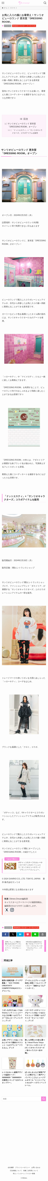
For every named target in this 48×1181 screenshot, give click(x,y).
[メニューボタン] (3, 3)
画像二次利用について (30, 1170)
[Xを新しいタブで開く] (6, 910)
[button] (5, 934)
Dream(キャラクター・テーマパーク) (24, 26)
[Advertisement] (24, 1129)
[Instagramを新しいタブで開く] (12, 910)
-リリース (8, 26)
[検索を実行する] (43, 1098)
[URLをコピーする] (42, 934)
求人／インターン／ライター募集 (24, 1173)
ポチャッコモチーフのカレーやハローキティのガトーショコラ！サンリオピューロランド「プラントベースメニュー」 (30, 866)
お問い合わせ (35, 1167)
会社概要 (11, 1167)
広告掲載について (16, 1170)
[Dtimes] (24, 3)
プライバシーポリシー (22, 1167)
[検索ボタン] (45, 3)
